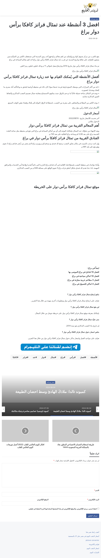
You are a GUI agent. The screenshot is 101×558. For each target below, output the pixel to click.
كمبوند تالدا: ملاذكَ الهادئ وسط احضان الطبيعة (50, 391)
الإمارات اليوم (94, 552)
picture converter (92, 540)
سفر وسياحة (94, 19)
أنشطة (93, 357)
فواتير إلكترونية (94, 544)
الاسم (96, 490)
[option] (50, 391)
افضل (82, 357)
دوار (43, 357)
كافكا (15, 357)
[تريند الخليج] (90, 8)
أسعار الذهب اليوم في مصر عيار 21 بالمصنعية (83, 536)
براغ (62, 357)
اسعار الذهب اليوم (93, 548)
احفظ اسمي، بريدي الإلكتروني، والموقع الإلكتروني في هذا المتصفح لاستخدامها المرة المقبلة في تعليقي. (62, 509)
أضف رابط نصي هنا (92, 532)
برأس (72, 357)
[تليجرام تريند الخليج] (50, 347)
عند (34, 357)
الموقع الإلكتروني (43, 500)
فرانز (25, 357)
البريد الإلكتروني (93, 500)
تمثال (52, 357)
